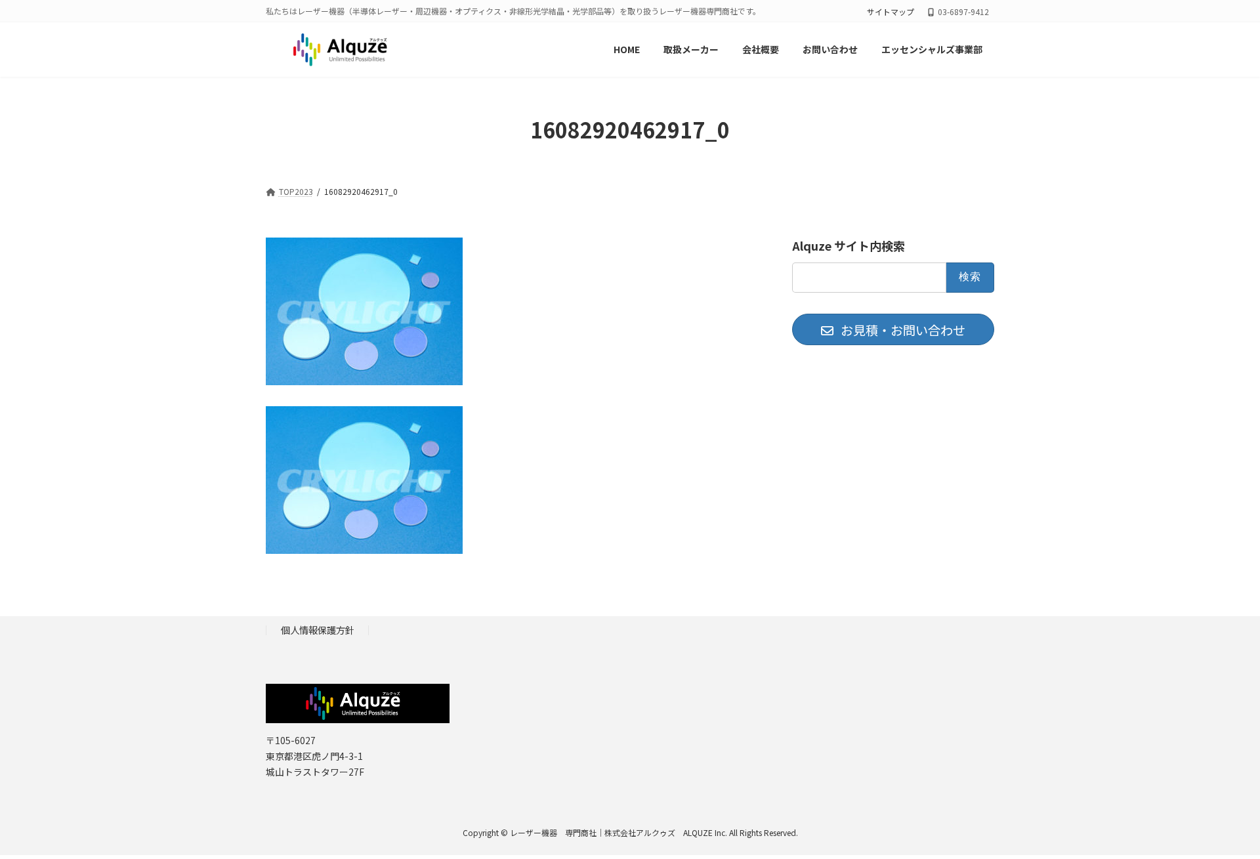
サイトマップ (890, 12)
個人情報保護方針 (317, 630)
